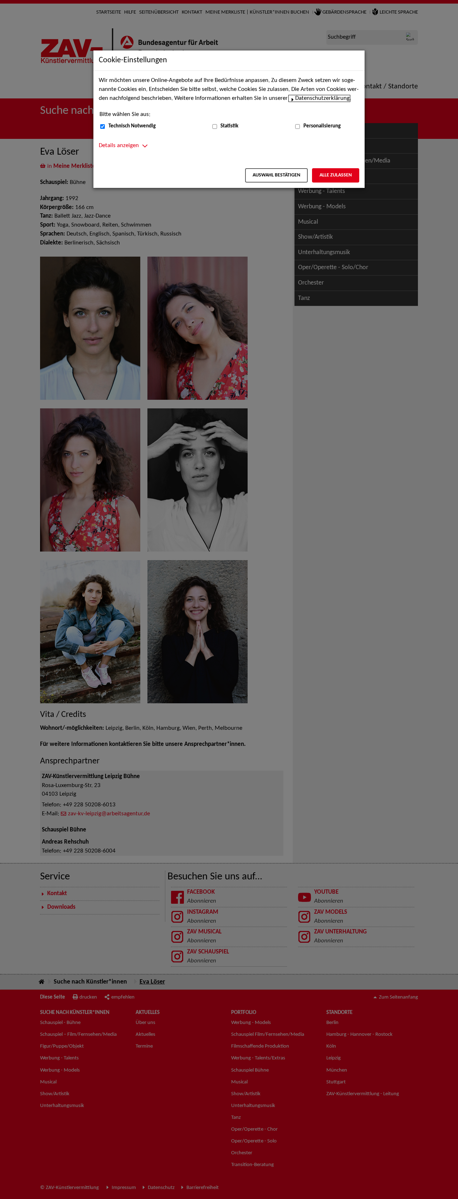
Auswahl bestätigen (276, 175)
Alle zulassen (336, 175)
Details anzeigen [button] (119, 146)
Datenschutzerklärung (322, 98)
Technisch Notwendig (132, 126)
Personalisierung (322, 126)
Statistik (229, 126)
